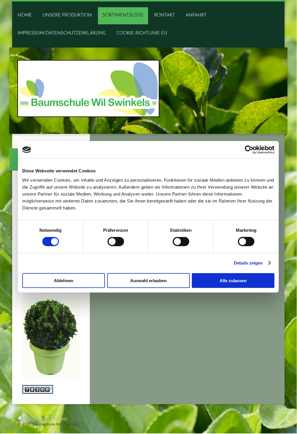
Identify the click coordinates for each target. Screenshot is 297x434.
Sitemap (59, 418)
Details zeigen (248, 262)
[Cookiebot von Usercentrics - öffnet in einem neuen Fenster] (249, 149)
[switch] (115, 241)
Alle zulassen (233, 280)
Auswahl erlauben (148, 280)
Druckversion (36, 418)
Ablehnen (63, 280)
